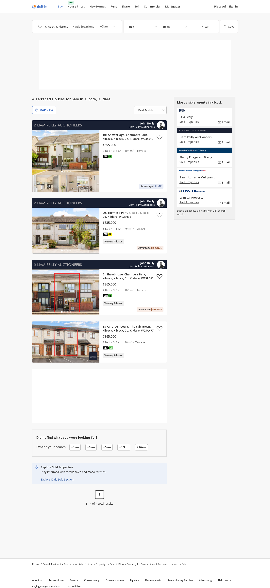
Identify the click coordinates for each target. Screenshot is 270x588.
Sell (136, 6)
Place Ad (220, 6)
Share (126, 6)
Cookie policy (91, 580)
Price (130, 27)
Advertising (205, 580)
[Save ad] (159, 137)
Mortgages (172, 6)
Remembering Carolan (180, 580)
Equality (134, 580)
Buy (60, 6)
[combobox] (77, 26)
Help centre (224, 580)
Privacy (74, 580)
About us (37, 580)
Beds (166, 27)
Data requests (153, 580)
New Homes (98, 6)
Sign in (233, 6)
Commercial (152, 6)
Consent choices (115, 580)
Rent (113, 6)
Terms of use (56, 580)
